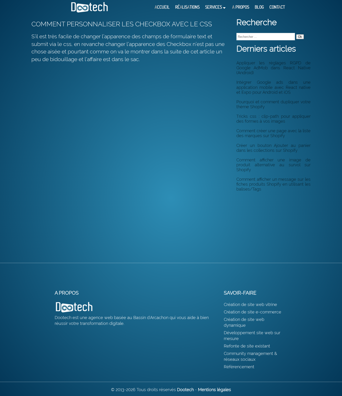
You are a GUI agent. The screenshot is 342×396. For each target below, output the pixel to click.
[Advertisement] (273, 224)
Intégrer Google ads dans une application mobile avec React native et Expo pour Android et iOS (273, 87)
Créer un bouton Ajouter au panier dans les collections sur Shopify (273, 148)
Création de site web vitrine (250, 304)
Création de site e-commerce (252, 311)
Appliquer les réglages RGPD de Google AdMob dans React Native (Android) (273, 67)
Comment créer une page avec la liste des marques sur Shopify (273, 133)
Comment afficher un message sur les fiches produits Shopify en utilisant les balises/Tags (273, 184)
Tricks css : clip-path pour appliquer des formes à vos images (273, 119)
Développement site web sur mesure (252, 335)
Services (213, 7)
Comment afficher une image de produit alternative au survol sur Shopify (273, 164)
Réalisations (187, 7)
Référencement (239, 366)
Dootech (185, 389)
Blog (259, 7)
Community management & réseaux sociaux (250, 356)
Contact (277, 7)
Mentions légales (214, 389)
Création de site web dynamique (244, 322)
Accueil (162, 7)
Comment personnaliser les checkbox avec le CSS (121, 24)
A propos (240, 7)
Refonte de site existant (247, 346)
